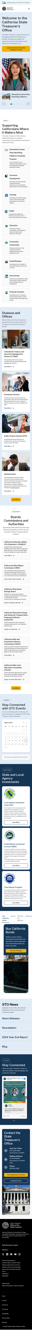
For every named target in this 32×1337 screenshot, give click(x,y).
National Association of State (13, 1285)
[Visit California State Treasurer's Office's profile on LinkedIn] (5, 1078)
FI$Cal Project (6, 1283)
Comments (5, 1309)
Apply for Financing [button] (12, 629)
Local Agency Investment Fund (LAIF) (14, 804)
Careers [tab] (13, 916)
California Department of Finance (11, 1265)
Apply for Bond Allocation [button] (14, 679)
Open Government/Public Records (11, 1269)
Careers (4, 1300)
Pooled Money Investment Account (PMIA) (14, 845)
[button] (2, 1097)
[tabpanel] (16, 58)
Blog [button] (4, 1046)
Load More (16, 499)
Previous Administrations (8, 1260)
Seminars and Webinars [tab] (20, 918)
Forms (4, 1271)
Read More (9, 366)
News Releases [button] (11, 1018)
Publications (5, 1273)
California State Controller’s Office (11, 1262)
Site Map (4, 1322)
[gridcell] (26, 740)
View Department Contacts (16, 1175)
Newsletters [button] (9, 1027)
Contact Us (5, 1305)
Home (3, 1296)
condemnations (15, 487)
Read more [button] (8, 1112)
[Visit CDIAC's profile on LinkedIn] (6, 1105)
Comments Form (16, 1181)
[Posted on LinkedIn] (25, 1079)
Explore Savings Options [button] (13, 602)
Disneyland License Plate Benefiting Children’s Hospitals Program (21, 96)
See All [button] (18, 950)
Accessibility (5, 1313)
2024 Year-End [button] (15, 1037)
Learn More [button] (9, 555)
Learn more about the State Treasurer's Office (16, 49)
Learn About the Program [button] (14, 579)
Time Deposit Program (13, 887)
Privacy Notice (6, 1318)
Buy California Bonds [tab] (5, 918)
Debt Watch (5, 1276)
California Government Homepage (11, 1267)
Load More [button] (16, 688)
